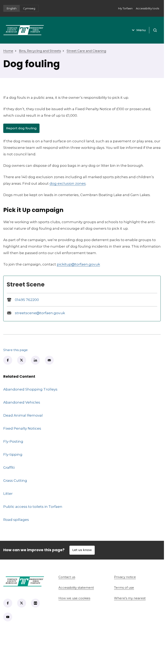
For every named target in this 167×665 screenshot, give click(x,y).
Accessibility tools (147, 8)
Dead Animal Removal (23, 415)
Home (8, 51)
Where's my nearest (137, 598)
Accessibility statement (76, 587)
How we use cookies (74, 598)
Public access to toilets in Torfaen (32, 506)
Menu (141, 30)
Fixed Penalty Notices (22, 428)
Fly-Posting (13, 441)
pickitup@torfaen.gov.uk (78, 264)
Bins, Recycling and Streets (40, 51)
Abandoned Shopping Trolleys (30, 389)
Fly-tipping (12, 454)
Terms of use (124, 587)
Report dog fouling (23, 129)
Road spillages (16, 519)
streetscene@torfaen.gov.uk (40, 313)
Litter (8, 493)
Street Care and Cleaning (86, 51)
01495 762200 (27, 299)
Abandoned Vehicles (21, 402)
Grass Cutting (15, 480)
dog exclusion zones (67, 183)
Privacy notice (125, 577)
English (11, 8)
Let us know (82, 550)
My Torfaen (126, 9)
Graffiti (9, 467)
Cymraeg (29, 8)
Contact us (81, 577)
